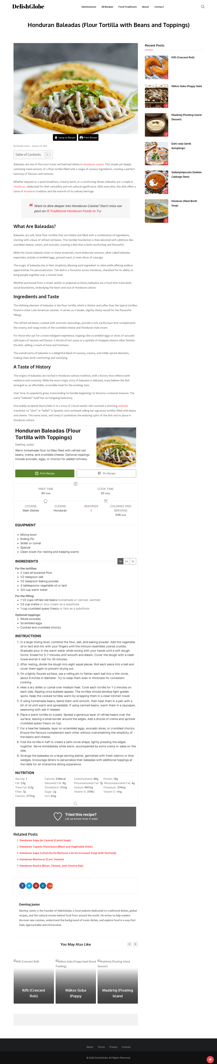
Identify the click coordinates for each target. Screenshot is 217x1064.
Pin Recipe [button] (108, 473)
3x (132, 561)
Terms (101, 1046)
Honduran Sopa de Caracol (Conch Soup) (45, 840)
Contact (159, 6)
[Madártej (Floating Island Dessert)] (156, 125)
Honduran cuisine (93, 164)
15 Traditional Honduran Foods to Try (73, 211)
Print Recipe (90, 137)
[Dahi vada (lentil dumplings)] (156, 153)
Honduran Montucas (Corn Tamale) (42, 859)
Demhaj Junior (29, 904)
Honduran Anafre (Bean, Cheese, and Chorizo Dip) (51, 865)
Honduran (30, 191)
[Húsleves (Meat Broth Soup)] (156, 211)
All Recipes (107, 6)
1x (120, 561)
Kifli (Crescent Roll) (182, 57)
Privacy (113, 1046)
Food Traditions (128, 6)
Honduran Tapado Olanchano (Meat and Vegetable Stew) (56, 846)
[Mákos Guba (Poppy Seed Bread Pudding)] (156, 96)
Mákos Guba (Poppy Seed (186, 86)
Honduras (19, 186)
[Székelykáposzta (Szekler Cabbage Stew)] (156, 182)
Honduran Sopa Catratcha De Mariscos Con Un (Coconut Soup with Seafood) (68, 853)
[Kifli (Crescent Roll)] (156, 67)
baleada (123, 406)
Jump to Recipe (66, 137)
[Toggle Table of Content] (46, 154)
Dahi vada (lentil (117, 996)
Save (51, 886)
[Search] (203, 6)
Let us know (73, 818)
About (145, 6)
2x (126, 561)
